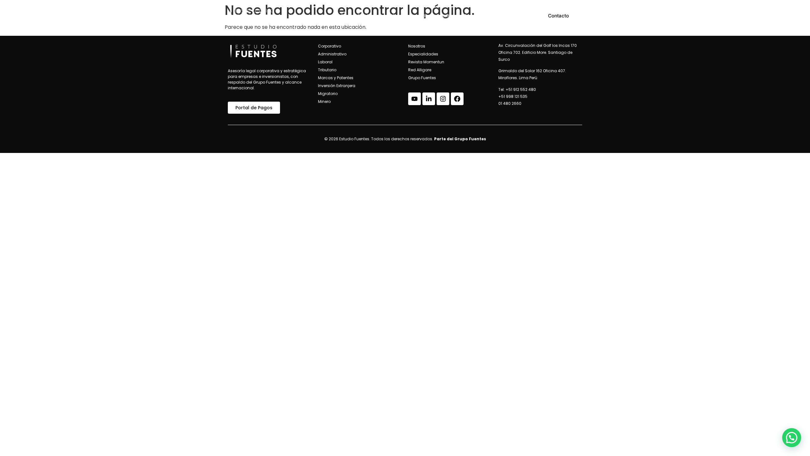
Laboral (325, 62)
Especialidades (357, 16)
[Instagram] (443, 98)
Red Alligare (476, 16)
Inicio (297, 16)
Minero (324, 101)
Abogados (401, 16)
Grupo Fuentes (438, 16)
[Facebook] (457, 98)
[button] (791, 437)
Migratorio (328, 93)
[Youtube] (414, 98)
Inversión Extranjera (336, 85)
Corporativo (329, 46)
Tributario (327, 70)
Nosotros (322, 16)
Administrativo (332, 54)
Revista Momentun (426, 62)
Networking (511, 16)
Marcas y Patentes (335, 77)
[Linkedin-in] (428, 98)
